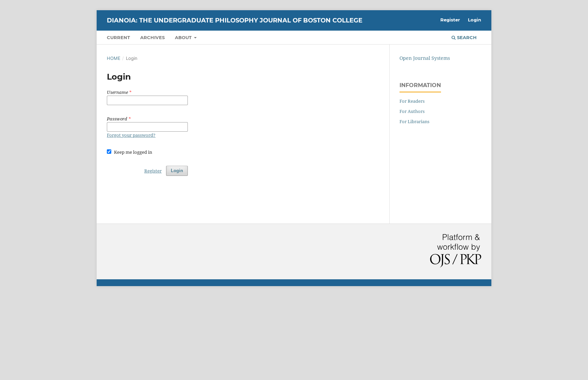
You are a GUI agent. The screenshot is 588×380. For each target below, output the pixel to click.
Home (113, 58)
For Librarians (414, 121)
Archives (152, 37)
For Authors (412, 111)
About (184, 37)
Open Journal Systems (424, 58)
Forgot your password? (131, 135)
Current (118, 37)
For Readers (412, 101)
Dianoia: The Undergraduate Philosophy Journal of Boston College (234, 20)
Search (466, 37)
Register (450, 19)
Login (474, 19)
